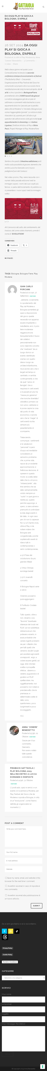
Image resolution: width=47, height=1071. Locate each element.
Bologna (15, 274)
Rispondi (33, 296)
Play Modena (27, 57)
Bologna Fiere (26, 274)
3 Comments (29, 61)
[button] (5, 156)
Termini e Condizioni (10, 962)
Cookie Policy (7, 954)
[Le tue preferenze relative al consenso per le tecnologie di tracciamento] (42, 1066)
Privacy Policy (7, 948)
